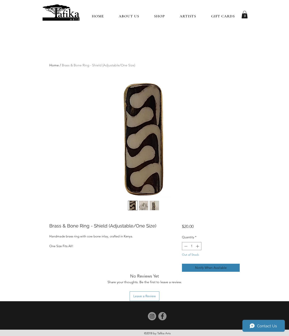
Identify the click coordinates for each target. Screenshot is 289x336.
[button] (159, 16)
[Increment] (198, 246)
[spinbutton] (191, 246)
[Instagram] (152, 316)
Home (54, 65)
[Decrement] (185, 246)
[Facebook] (162, 316)
